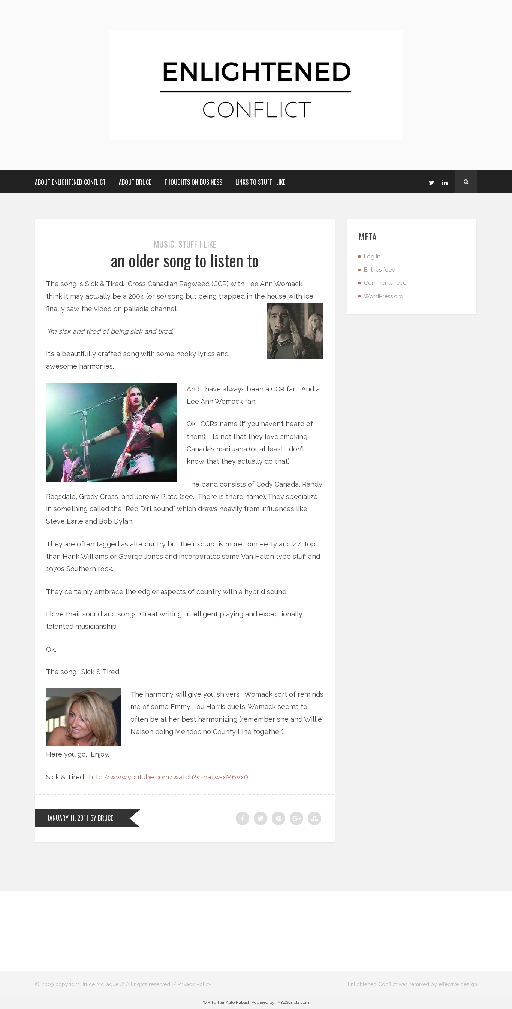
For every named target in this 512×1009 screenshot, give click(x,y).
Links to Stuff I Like (260, 182)
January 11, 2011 (67, 817)
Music (164, 244)
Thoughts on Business (193, 182)
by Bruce (101, 817)
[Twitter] (431, 181)
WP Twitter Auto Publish (226, 1002)
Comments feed (385, 282)
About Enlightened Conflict (70, 182)
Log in (372, 256)
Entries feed (379, 269)
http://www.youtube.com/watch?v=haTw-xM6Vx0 (168, 777)
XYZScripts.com (293, 1002)
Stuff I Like (197, 244)
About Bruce (135, 182)
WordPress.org (383, 296)
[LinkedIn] (445, 181)
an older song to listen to (185, 260)
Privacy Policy (194, 984)
